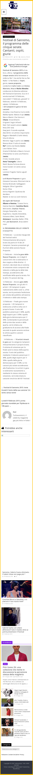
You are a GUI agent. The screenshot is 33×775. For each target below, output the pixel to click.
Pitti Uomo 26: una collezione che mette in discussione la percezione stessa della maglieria (15, 671)
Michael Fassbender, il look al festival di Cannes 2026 (21, 721)
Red (17, 57)
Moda (5, 664)
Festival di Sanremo (9, 37)
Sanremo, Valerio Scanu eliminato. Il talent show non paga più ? (15, 573)
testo (23, 146)
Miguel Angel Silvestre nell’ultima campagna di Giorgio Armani (21, 692)
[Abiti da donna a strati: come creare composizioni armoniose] (7, 709)
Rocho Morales (22, 88)
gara (11, 59)
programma (25, 59)
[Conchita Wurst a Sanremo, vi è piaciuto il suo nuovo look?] (16, 581)
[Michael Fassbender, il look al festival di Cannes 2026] (7, 719)
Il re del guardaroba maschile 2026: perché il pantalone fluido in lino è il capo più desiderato (22, 732)
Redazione (4, 754)
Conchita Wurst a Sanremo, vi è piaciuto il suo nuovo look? (14, 600)
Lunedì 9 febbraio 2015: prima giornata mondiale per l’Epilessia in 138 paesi (15, 403)
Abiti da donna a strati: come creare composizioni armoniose (22, 711)
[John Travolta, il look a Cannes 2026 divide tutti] (7, 699)
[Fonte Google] (16, 65)
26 (16, 576)
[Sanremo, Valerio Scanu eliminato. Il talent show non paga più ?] (15, 436)
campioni (22, 57)
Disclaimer (16, 754)
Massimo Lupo (19, 676)
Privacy (22, 754)
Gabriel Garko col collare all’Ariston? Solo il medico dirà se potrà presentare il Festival (15, 630)
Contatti (10, 754)
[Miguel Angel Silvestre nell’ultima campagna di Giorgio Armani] (7, 689)
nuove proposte (17, 59)
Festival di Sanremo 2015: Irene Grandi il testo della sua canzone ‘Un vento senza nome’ (15, 390)
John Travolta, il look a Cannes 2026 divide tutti (21, 701)
